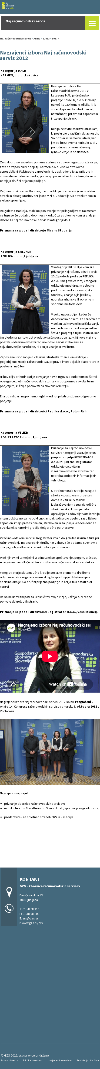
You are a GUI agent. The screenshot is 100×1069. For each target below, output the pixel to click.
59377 (55, 38)
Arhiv (36, 38)
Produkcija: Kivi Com (88, 1060)
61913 (46, 38)
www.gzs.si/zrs (32, 923)
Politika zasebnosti (33, 1060)
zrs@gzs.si (30, 918)
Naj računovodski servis (15, 38)
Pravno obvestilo (9, 1060)
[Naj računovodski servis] (50, 6)
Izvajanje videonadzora (60, 1060)
